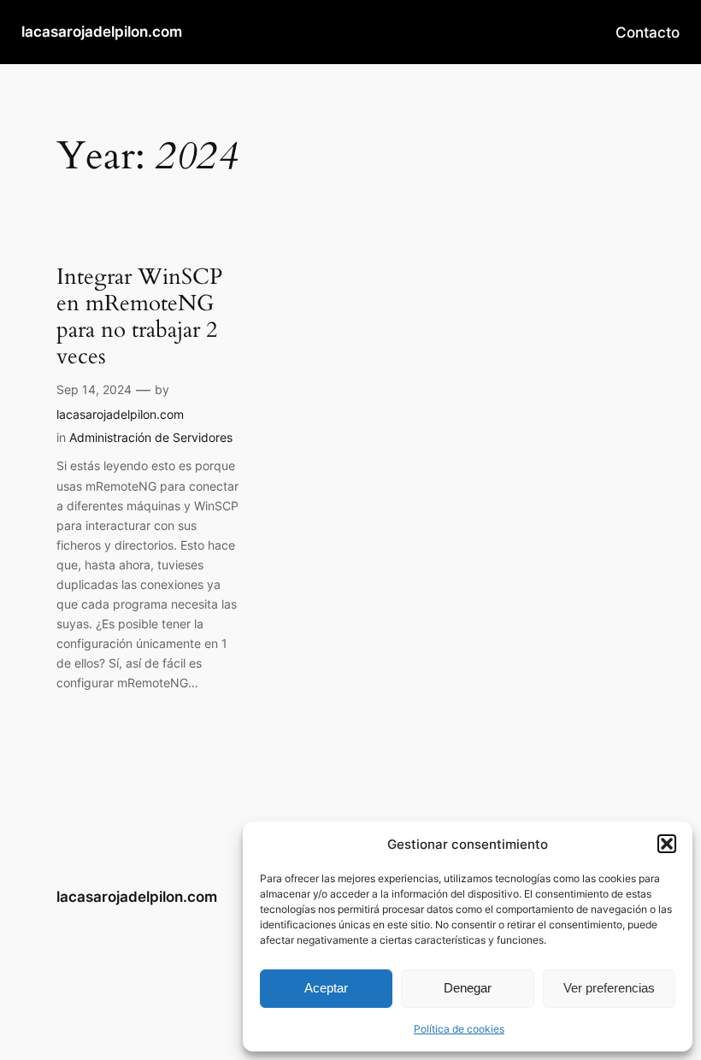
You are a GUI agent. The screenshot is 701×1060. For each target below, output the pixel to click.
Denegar (468, 987)
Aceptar (326, 987)
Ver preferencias (609, 987)
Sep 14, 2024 (94, 389)
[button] (666, 843)
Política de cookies (459, 1028)
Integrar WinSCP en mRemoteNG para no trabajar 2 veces (139, 316)
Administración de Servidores (151, 437)
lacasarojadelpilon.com (101, 31)
